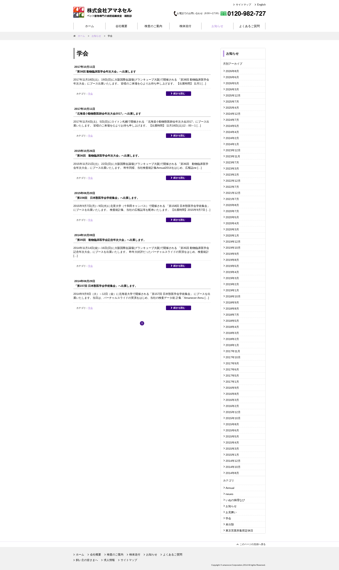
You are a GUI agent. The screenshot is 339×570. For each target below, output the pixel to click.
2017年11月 (233, 351)
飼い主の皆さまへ (87, 560)
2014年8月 (232, 473)
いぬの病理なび (235, 500)
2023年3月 (232, 168)
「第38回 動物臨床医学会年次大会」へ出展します (105, 71)
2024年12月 (233, 113)
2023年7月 (232, 162)
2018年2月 (232, 339)
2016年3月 (232, 399)
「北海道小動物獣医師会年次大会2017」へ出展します (107, 113)
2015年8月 (232, 424)
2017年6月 (232, 369)
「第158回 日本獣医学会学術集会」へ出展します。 (106, 197)
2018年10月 (233, 296)
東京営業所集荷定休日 (239, 530)
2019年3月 (232, 278)
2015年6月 (232, 430)
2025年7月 (232, 101)
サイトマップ (243, 4)
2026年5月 (232, 83)
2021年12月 (233, 192)
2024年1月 (232, 144)
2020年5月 (232, 217)
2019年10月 (233, 247)
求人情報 (109, 560)
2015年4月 (232, 442)
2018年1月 (232, 345)
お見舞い (231, 512)
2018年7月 (232, 314)
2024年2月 (232, 138)
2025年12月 (233, 95)
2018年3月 (232, 332)
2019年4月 (232, 272)
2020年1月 (232, 235)
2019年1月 (232, 290)
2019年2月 (232, 284)
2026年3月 (232, 89)
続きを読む (179, 93)
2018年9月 (232, 302)
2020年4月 (232, 223)
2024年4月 (232, 132)
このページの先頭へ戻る (253, 544)
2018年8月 (232, 308)
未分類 (230, 524)
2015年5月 (232, 436)
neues (229, 494)
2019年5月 (232, 266)
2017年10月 (233, 357)
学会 (90, 93)
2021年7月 (232, 199)
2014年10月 (233, 466)
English (261, 4)
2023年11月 (233, 156)
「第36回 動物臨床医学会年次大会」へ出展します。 (107, 155)
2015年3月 (232, 448)
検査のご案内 (153, 26)
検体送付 (185, 26)
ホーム (89, 26)
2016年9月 (232, 387)
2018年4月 (232, 326)
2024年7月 (232, 119)
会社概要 (121, 26)
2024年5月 (232, 125)
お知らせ (217, 26)
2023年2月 (232, 174)
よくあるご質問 (249, 26)
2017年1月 (232, 381)
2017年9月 (232, 363)
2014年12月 (233, 460)
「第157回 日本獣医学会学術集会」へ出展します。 (106, 285)
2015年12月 (233, 412)
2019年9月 (232, 253)
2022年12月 (233, 180)
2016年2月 (232, 406)
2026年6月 (232, 77)
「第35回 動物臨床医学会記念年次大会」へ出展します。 (110, 239)
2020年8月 (232, 205)
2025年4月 (232, 107)
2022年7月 (232, 186)
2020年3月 (232, 229)
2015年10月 (233, 418)
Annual (230, 487)
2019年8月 (232, 259)
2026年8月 (232, 71)
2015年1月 (232, 454)
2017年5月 (232, 375)
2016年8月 (232, 393)
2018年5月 (232, 320)
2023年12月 (233, 150)
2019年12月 (233, 241)
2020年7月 (232, 211)
